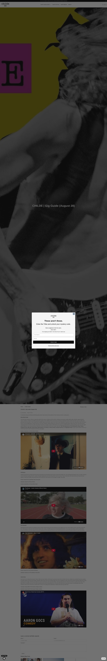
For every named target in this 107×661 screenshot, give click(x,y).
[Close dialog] (74, 314)
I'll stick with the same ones (53, 345)
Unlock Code (53, 342)
